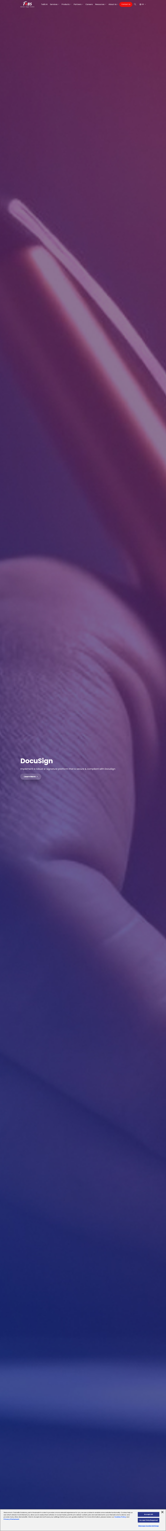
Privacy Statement (11, 1519)
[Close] (162, 1512)
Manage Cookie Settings (148, 1526)
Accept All (148, 1514)
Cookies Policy (120, 1517)
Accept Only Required (148, 1520)
